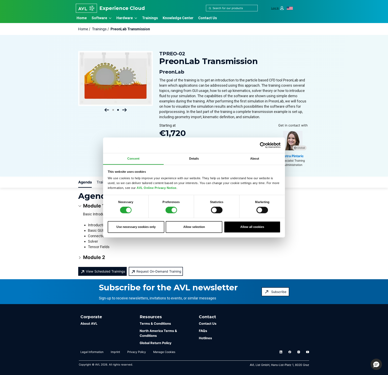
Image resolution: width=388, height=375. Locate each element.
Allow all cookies (252, 227)
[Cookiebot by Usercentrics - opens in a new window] (262, 145)
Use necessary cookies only (136, 227)
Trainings (150, 18)
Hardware (124, 18)
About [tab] (254, 158)
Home (82, 18)
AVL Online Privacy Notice (156, 188)
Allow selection (194, 227)
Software (99, 18)
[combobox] (230, 8)
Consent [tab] (133, 158)
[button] (277, 8)
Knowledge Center (178, 18)
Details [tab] (194, 158)
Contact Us (207, 18)
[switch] (171, 210)
